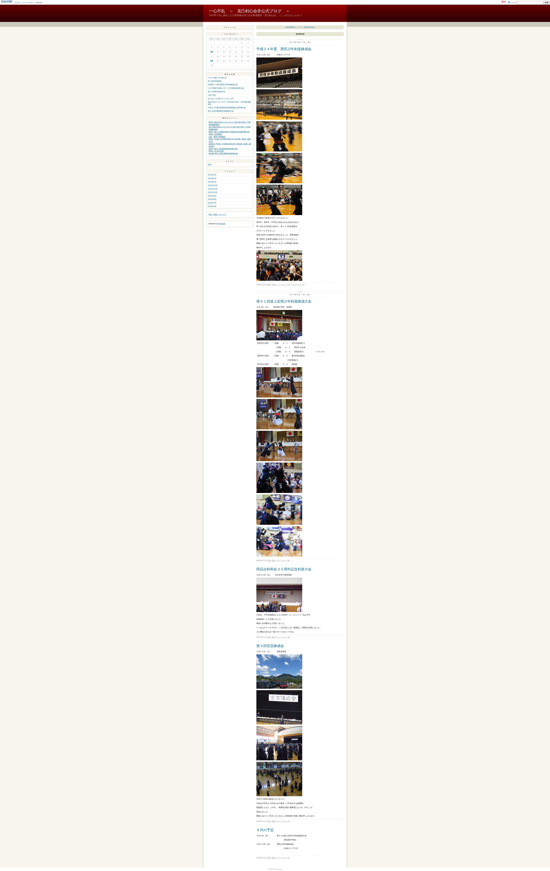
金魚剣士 (212, 144)
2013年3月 (212, 175)
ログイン (18, 2)
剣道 (209, 165)
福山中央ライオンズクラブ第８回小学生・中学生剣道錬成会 (229, 103)
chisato (211, 153)
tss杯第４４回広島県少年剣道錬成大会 (223, 85)
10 (211, 52)
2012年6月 (212, 206)
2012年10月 (212, 192)
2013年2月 (212, 178)
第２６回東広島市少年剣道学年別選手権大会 (232, 132)
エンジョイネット (28, 2)
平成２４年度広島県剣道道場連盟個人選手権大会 (227, 108)
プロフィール (229, 27)
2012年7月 (212, 203)
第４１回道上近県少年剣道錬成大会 (283, 301)
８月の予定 (219, 151)
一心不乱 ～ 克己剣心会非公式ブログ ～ (249, 11)
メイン (299, 27)
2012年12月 (212, 185)
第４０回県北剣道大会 (216, 92)
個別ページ (276, 284)
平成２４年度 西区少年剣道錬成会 (283, 49)
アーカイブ (230, 171)
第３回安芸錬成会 (270, 646)
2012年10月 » (309, 27)
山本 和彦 (213, 137)
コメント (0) (285, 284)
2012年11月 (212, 189)
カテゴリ (230, 161)
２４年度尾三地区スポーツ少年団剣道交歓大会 (226, 88)
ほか (210, 127)
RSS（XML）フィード (217, 215)
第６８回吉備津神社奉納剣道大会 (221, 111)
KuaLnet (39, 2)
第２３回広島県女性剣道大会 (226, 149)
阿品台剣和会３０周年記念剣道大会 (283, 569)
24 (211, 61)
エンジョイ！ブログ (6, 1)
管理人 (211, 122)
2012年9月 (212, 196)
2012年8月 (212, 199)
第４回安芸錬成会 (215, 81)
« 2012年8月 (290, 27)
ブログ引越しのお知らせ (217, 78)
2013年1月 (212, 182)
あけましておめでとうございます (221, 99)
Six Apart (221, 224)
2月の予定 (212, 95)
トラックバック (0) (298, 284)
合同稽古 (218, 134)
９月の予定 (265, 830)
